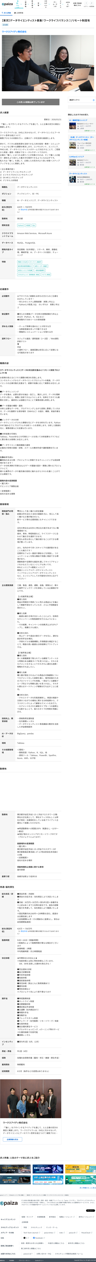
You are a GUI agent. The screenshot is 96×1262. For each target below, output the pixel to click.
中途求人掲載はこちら (56, 1243)
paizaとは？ (68, 4)
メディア (60, 4)
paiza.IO (72, 1232)
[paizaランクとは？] (93, 99)
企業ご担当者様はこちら (77, 4)
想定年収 (24, 209)
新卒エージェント (85, 1217)
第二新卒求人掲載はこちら (31, 1248)
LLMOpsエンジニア (76, 156)
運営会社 (2, 1260)
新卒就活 (32, 4)
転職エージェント (66, 1217)
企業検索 (25, 1222)
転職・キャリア (17, 4)
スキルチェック (45, 4)
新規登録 (91, 6)
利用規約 (11, 1260)
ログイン (86, 6)
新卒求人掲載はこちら (76, 1243)
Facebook (39, 1238)
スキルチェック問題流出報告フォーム (69, 1254)
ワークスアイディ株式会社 (14, 31)
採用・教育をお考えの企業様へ (32, 1243)
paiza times (48, 1232)
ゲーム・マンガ (55, 4)
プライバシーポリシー (24, 1260)
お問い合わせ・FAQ (44, 1254)
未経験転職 (25, 4)
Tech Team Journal (31, 1232)
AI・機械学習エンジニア (78, 120)
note (61, 1232)
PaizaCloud (85, 1232)
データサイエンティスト (78, 173)
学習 (38, 4)
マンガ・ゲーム (51, 1227)
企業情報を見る (12, 1139)
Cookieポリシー (39, 1260)
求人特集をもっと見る (88, 1188)
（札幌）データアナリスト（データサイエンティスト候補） (81, 138)
